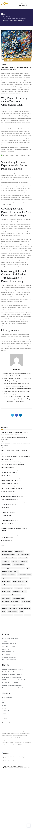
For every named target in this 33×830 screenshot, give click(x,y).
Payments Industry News (8, 520)
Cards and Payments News (9, 470)
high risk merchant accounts (10, 483)
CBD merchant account (18, 564)
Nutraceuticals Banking (8, 499)
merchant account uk (7, 588)
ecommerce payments (19, 568)
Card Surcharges (6, 467)
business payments (19, 551)
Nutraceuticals (5, 601)
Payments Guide (6, 518)
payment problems (7, 510)
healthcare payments (7, 571)
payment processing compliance (9, 608)
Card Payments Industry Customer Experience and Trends (15, 444)
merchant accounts (6, 584)
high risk (16, 571)
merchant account (6, 581)
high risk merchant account (8, 574)
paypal (3, 611)
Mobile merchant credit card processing (11, 594)
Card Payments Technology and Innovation (14, 18)
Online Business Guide (8, 504)
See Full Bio (20, 401)
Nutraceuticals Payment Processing (12, 502)
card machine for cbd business (9, 557)
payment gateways (6, 604)
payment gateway (26, 601)
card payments (5, 561)
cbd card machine (6, 564)
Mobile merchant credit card (19, 591)
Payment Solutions (7, 515)
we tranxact (27, 615)
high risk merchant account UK (9, 578)
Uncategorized (6, 537)
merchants (27, 588)
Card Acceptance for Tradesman (11, 435)
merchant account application (20, 581)
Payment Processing (7, 512)
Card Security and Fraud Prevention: (12, 464)
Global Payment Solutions (9, 478)
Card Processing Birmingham (10, 462)
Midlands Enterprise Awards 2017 (11, 496)
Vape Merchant (6, 540)
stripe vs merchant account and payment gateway (14, 529)
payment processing (17, 604)
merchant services (6, 591)
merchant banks (18, 588)
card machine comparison (23, 554)
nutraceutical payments (18, 598)
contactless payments (7, 568)
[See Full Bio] (25, 401)
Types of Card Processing (9, 535)
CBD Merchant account (8, 472)
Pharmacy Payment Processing (10, 526)
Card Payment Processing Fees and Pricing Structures (14, 438)
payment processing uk (24, 608)
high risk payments (23, 578)
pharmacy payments (12, 611)
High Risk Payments (7, 486)
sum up (21, 611)
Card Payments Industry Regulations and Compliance (14, 451)
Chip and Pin (4, 475)
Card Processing (6, 459)
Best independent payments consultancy (13, 432)
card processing (15, 561)
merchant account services (19, 584)
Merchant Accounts (7, 491)
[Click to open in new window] (12, 415)
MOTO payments (6, 598)
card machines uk (23, 557)
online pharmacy (15, 601)
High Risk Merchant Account (10, 480)
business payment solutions (8, 554)
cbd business (24, 561)
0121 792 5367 (23, 5)
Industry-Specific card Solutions (11, 488)
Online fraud (5, 507)
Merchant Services (7, 494)
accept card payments (7, 551)
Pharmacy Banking (7, 523)
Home (2, 16)
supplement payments (7, 615)
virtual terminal (18, 615)
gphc (28, 568)
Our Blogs (8, 16)
